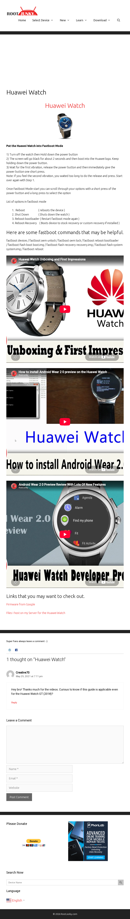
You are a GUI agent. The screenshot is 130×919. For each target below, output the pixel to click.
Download (100, 20)
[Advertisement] (65, 64)
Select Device (40, 20)
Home (22, 20)
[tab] (10, 650)
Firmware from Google (20, 604)
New (63, 20)
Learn (79, 20)
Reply (14, 702)
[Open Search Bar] (119, 20)
